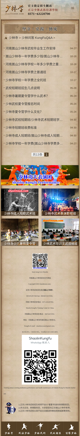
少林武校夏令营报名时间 (23, 104)
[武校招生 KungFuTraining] (55, 429)
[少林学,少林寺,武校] (40, 2)
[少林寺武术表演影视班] (60, 191)
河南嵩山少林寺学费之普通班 (26, 72)
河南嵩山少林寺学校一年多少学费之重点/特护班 (35, 64)
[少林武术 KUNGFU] (40, 429)
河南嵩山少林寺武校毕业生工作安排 (31, 48)
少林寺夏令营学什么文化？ (24, 111)
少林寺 (13, 37)
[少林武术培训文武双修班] (60, 221)
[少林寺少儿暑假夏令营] (19, 221)
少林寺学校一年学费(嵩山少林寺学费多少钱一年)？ (35, 143)
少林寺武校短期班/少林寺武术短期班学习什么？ (35, 119)
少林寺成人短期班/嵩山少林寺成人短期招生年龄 (35, 135)
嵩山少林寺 (36, 278)
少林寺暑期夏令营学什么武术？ (27, 96)
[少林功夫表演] (40, 167)
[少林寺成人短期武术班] (19, 191)
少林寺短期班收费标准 (21, 127)
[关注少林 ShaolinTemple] (24, 429)
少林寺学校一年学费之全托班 (26, 80)
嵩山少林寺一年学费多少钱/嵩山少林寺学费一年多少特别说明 (35, 56)
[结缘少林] (71, 429)
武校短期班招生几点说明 (23, 88)
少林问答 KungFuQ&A (37, 37)
